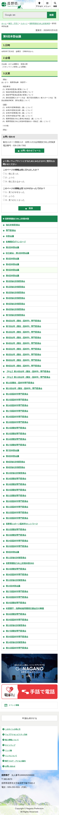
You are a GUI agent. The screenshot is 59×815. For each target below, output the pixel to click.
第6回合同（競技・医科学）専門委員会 (23, 321)
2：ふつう (10, 177)
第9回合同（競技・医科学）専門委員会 (23, 366)
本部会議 (10, 236)
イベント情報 (14, 705)
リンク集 (8, 750)
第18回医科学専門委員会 (17, 416)
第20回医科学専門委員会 (17, 501)
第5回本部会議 (12, 270)
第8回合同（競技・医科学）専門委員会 (23, 360)
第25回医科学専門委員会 (17, 546)
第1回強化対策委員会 (15, 287)
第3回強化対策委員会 (15, 281)
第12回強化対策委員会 (16, 580)
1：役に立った (12, 174)
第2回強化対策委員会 (15, 292)
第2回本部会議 (12, 247)
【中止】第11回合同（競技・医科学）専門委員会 (28, 377)
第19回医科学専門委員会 (17, 422)
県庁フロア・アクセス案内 (15, 761)
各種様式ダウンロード (16, 242)
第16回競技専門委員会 (16, 439)
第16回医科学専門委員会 (17, 405)
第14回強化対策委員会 (16, 642)
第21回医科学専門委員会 (17, 507)
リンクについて (11, 756)
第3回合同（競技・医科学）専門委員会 (23, 349)
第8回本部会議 (12, 456)
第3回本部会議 (12, 258)
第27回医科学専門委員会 (17, 591)
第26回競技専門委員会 (16, 614)
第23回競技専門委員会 (16, 535)
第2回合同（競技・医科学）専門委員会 (23, 354)
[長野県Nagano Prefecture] (9, 4)
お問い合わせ (10, 766)
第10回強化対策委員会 (16, 473)
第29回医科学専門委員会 (17, 620)
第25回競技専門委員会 (16, 603)
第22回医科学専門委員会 (17, 512)
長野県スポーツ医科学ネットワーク (22, 524)
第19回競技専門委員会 (16, 484)
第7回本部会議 (12, 450)
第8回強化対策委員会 (15, 462)
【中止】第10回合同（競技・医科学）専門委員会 (28, 371)
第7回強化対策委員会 (15, 315)
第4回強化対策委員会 (15, 298)
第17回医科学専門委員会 (17, 411)
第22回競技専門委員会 (16, 529)
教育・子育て (13, 24)
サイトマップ (10, 745)
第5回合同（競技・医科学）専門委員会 (23, 337)
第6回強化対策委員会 (15, 309)
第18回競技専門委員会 (16, 478)
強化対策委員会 (13, 225)
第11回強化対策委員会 (16, 558)
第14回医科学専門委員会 (17, 394)
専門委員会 (11, 230)
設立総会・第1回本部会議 (17, 253)
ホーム (4, 24)
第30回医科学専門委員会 (17, 636)
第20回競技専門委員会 (16, 490)
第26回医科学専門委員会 (17, 574)
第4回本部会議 (12, 264)
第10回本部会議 (13, 586)
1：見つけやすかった (15, 192)
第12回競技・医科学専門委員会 (20, 383)
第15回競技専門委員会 (16, 433)
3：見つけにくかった (15, 200)
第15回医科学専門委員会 (17, 400)
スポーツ (24, 24)
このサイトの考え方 (12, 729)
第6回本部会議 (12, 275)
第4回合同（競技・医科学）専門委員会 (23, 343)
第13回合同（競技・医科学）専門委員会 (24, 388)
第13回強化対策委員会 (16, 625)
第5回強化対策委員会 (15, 304)
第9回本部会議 (12, 552)
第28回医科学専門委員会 (17, 597)
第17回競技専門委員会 (16, 445)
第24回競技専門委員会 (16, 569)
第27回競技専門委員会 (16, 631)
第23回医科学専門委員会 (17, 518)
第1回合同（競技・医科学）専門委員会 (23, 332)
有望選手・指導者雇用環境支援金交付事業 (25, 608)
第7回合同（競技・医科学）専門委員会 (23, 326)
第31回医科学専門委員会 (17, 648)
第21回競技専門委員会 (16, 495)
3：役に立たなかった (15, 181)
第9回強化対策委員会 (15, 467)
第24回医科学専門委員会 (17, 541)
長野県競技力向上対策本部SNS (20, 563)
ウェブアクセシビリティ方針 (16, 734)
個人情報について (12, 740)
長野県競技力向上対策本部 (39, 24)
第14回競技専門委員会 (16, 428)
